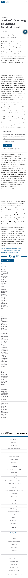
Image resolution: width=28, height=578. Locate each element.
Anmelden (14, 442)
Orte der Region (14, 475)
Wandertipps (14, 509)
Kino (14, 514)
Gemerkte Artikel (14, 456)
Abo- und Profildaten (14, 448)
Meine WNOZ (14, 439)
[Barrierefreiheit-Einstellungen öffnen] (25, 32)
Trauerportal (14, 547)
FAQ (14, 556)
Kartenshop (14, 506)
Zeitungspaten (14, 561)
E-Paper (14, 451)
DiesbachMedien (14, 559)
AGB (15, 574)
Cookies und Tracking (20, 574)
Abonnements (14, 530)
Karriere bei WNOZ (14, 570)
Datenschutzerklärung (8, 150)
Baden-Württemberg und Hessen (14, 481)
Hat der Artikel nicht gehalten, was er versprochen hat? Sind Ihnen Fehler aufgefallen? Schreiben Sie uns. (11, 250)
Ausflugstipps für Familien (14, 511)
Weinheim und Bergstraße (14, 469)
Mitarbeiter (14, 564)
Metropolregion (14, 478)
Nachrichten (14, 466)
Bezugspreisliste (14, 567)
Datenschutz (10, 574)
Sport (14, 487)
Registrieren (14, 445)
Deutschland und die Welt (14, 483)
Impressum (5, 574)
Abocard (14, 538)
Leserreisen (14, 523)
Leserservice (14, 536)
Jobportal (14, 550)
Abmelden (14, 462)
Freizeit (14, 500)
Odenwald (14, 472)
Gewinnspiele (14, 520)
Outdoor (14, 517)
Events (14, 503)
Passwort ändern (14, 459)
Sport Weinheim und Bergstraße (14, 490)
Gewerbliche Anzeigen (14, 541)
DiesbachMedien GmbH (14, 573)
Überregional (14, 496)
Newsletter (14, 454)
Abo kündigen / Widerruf (14, 533)
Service (14, 527)
